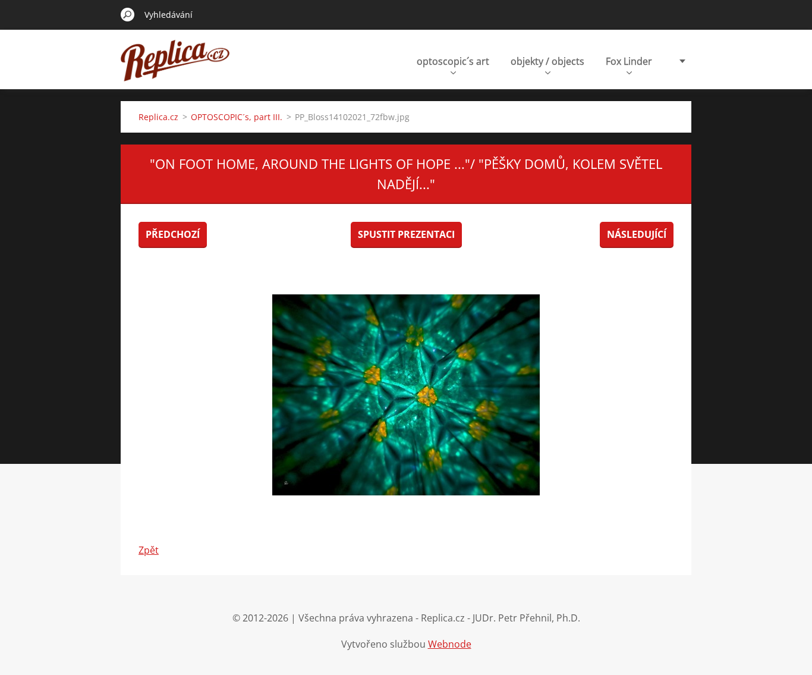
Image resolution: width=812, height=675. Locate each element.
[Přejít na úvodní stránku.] (175, 67)
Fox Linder (629, 61)
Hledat (128, 14)
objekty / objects (547, 61)
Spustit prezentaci (406, 234)
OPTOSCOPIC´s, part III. (236, 117)
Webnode (449, 644)
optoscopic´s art (453, 61)
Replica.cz (158, 117)
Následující (636, 234)
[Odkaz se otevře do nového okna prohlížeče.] (406, 395)
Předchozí (173, 234)
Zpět (149, 550)
